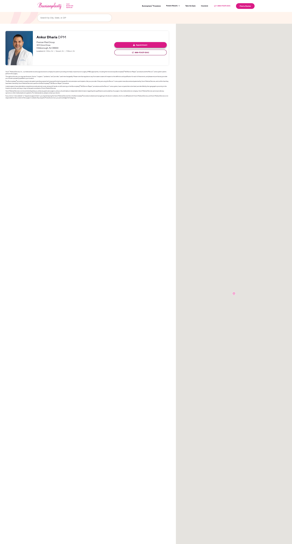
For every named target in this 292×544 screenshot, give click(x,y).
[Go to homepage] (55, 6)
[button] (234, 294)
